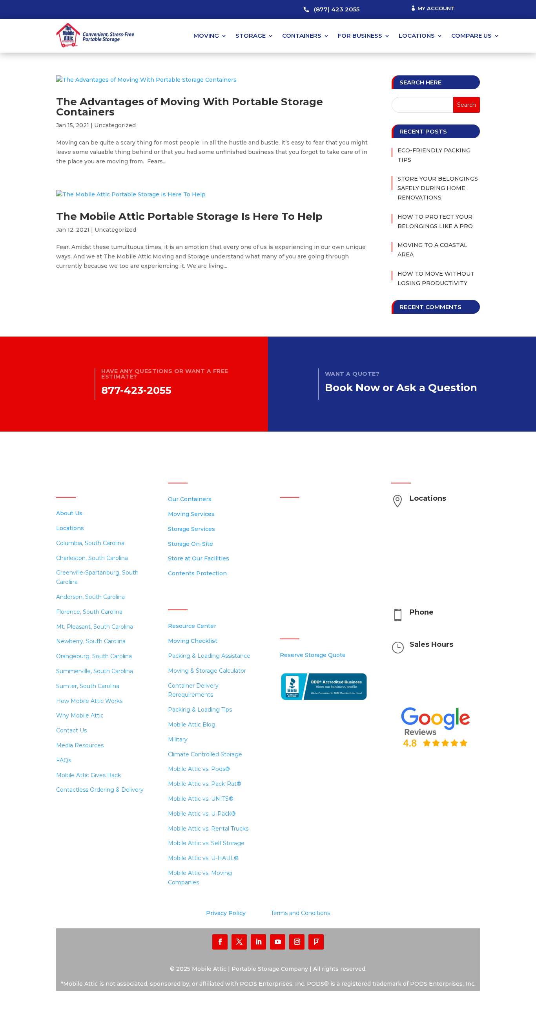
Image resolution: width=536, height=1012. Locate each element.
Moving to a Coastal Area (432, 250)
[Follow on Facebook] (220, 942)
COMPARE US (471, 35)
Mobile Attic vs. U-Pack (202, 813)
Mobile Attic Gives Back (88, 775)
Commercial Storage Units (316, 528)
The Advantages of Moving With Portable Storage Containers (189, 106)
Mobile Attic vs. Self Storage (206, 843)
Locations (70, 528)
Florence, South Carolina (89, 611)
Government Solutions (311, 587)
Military (178, 739)
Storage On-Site (190, 543)
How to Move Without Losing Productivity (435, 278)
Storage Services (191, 529)
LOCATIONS (417, 35)
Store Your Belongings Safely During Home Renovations (437, 188)
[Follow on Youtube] (277, 942)
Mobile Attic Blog (191, 724)
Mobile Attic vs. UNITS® (200, 798)
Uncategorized (115, 125)
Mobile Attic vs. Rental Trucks (208, 828)
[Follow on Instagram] (296, 942)
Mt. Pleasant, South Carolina (94, 626)
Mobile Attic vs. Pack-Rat (204, 783)
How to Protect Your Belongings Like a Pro (435, 221)
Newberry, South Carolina (91, 641)
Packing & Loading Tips (200, 709)
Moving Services (191, 514)
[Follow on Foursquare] (316, 942)
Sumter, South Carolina (87, 686)
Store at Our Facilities (198, 558)
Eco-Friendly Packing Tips (433, 155)
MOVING (206, 35)
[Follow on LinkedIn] (258, 942)
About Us (69, 513)
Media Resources (80, 745)
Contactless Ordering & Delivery (100, 789)
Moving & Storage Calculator (207, 670)
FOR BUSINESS (360, 35)
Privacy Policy (226, 913)
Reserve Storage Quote (313, 655)
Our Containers (189, 499)
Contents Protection (197, 573)
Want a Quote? (352, 373)
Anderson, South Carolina (90, 596)
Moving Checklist (192, 640)
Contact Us (71, 730)
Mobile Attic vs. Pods (199, 768)
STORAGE (250, 35)
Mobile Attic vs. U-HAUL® (203, 858)
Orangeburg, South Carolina (94, 656)
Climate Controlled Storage (205, 754)
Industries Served (304, 558)
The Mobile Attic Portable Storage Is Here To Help (189, 216)
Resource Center (192, 626)
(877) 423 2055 (336, 9)
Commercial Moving (307, 543)
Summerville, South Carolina (94, 671)
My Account (436, 8)
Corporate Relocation (310, 572)
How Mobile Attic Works (89, 701)
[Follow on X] (239, 942)
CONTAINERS (301, 35)
